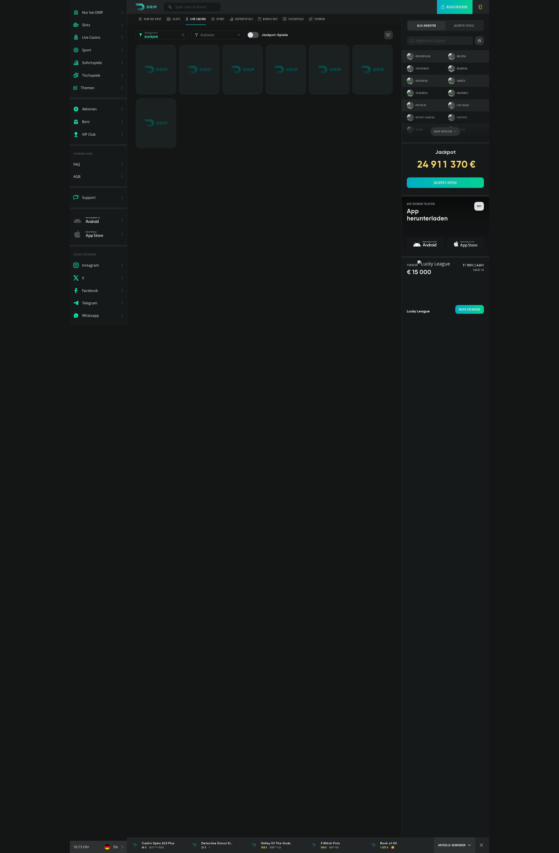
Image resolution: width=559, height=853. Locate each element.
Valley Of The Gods (275, 843)
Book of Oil (388, 843)
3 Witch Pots (330, 843)
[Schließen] (481, 845)
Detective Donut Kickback (217, 843)
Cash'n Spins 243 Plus (158, 843)
